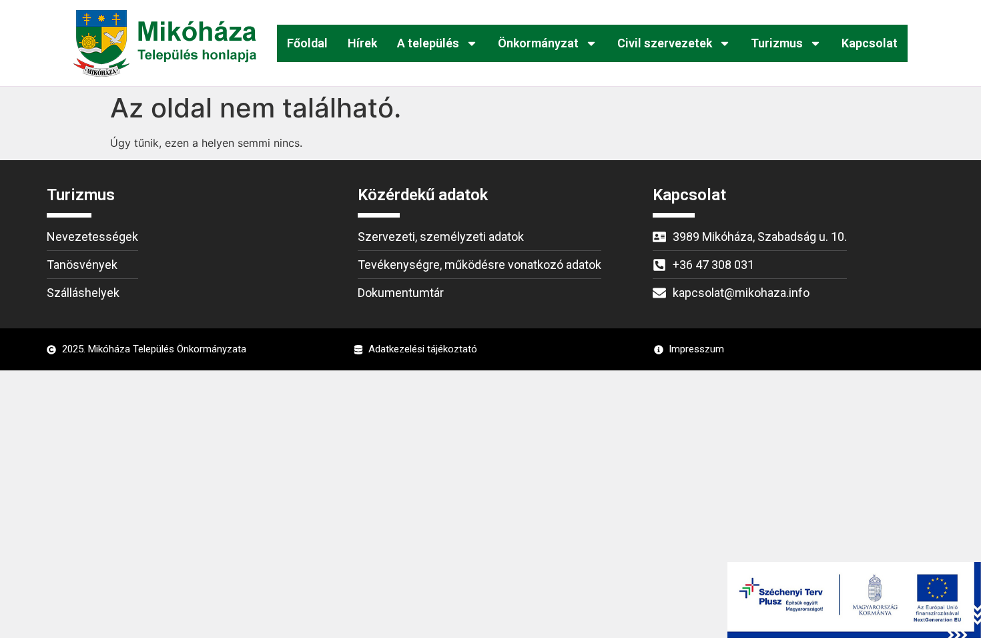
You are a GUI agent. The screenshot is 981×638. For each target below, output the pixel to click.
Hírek (362, 43)
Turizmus (777, 43)
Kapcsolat (870, 43)
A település (428, 43)
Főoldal (307, 43)
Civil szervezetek (664, 43)
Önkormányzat (538, 43)
